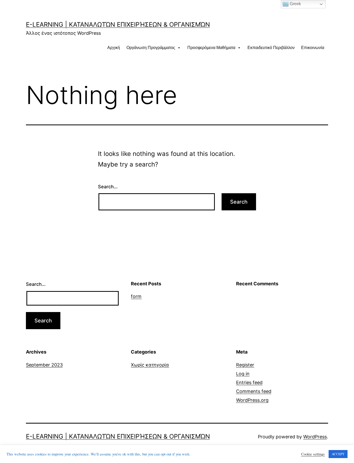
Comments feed (253, 391)
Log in (243, 373)
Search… (108, 186)
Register (245, 365)
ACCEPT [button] (338, 454)
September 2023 (44, 365)
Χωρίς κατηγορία (150, 365)
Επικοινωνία (312, 47)
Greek (295, 4)
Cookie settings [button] (313, 454)
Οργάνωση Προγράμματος (150, 47)
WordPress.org (252, 400)
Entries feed (249, 382)
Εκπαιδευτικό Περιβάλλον (271, 47)
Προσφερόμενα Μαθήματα (211, 47)
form (136, 296)
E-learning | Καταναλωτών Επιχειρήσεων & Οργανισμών (118, 24)
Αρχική (113, 47)
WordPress (315, 436)
